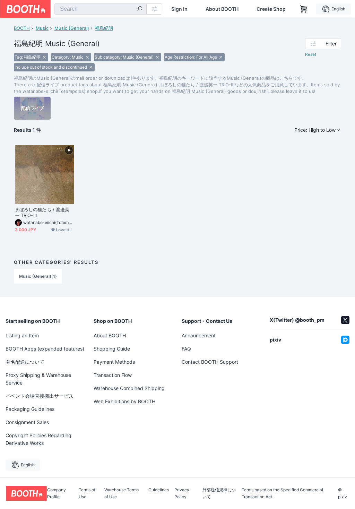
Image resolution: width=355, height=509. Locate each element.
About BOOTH (222, 9)
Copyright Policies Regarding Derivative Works (38, 439)
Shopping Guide (112, 349)
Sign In (179, 9)
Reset (310, 54)
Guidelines (158, 490)
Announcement (199, 335)
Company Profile (56, 493)
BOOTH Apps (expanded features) (45, 349)
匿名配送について (25, 362)
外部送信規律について (219, 493)
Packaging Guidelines (30, 409)
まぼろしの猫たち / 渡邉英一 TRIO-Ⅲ (42, 212)
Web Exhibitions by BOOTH (124, 401)
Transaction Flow (113, 375)
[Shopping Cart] (304, 9)
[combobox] (100, 9)
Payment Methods (114, 362)
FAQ (186, 349)
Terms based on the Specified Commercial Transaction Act (282, 493)
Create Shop (271, 9)
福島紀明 (104, 28)
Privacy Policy (181, 493)
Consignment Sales (27, 422)
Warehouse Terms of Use (121, 493)
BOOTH (22, 28)
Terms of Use (87, 493)
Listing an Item (22, 335)
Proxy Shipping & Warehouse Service (38, 379)
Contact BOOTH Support (210, 362)
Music (42, 28)
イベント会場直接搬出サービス (39, 396)
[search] (140, 9)
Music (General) (71, 28)
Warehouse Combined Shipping (129, 388)
